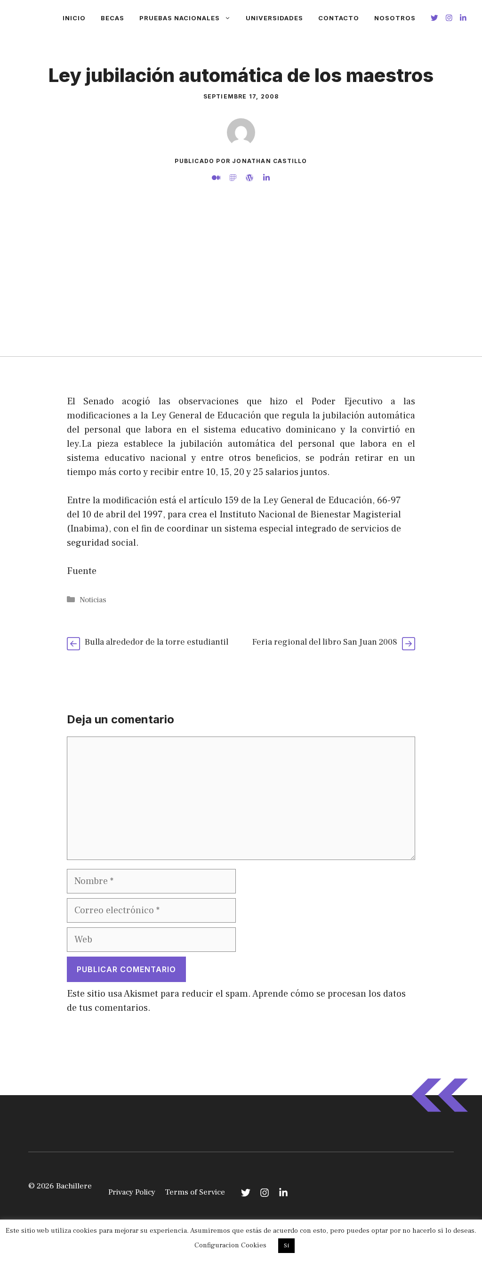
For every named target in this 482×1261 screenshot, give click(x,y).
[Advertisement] (241, 286)
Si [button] (286, 1245)
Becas (112, 18)
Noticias (93, 600)
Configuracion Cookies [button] (230, 1245)
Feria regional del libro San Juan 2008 (324, 642)
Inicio (74, 18)
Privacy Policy (131, 1192)
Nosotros (395, 18)
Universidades (274, 18)
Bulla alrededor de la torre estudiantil (156, 642)
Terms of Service (195, 1192)
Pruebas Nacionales (179, 18)
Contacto (338, 18)
